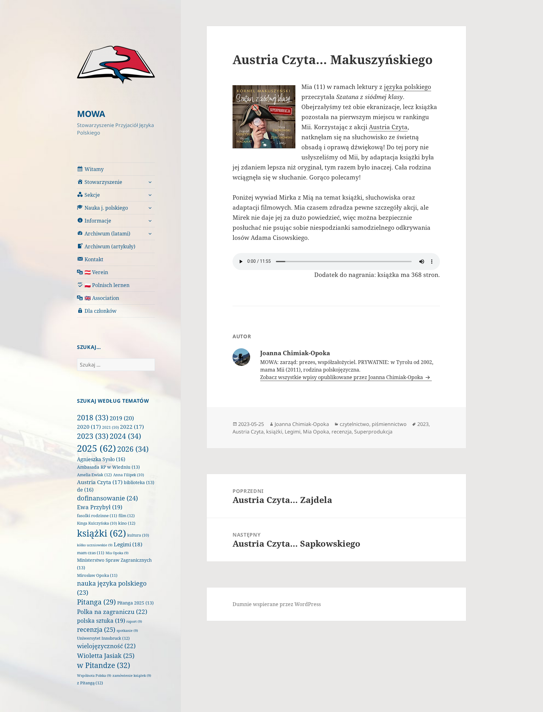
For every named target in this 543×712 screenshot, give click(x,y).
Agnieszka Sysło (101, 459)
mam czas (90, 552)
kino (126, 523)
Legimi (128, 544)
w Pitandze (103, 665)
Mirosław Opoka (97, 575)
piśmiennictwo (389, 424)
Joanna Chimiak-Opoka (302, 424)
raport (134, 621)
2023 (92, 436)
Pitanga (96, 601)
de (85, 489)
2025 (96, 448)
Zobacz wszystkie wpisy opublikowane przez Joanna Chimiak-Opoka (342, 377)
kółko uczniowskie (94, 545)
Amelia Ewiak (94, 474)
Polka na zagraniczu (112, 612)
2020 (89, 426)
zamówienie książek (131, 675)
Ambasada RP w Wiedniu (108, 467)
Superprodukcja (373, 431)
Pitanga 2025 (135, 603)
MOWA (91, 113)
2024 (125, 436)
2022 (132, 426)
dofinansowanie (107, 498)
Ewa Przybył (99, 507)
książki (101, 533)
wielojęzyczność (106, 646)
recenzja (96, 629)
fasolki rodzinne (97, 515)
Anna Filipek (128, 474)
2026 (133, 449)
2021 (110, 427)
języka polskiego (407, 87)
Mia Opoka (117, 553)
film (126, 515)
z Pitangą (90, 683)
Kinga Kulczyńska (97, 523)
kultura (138, 535)
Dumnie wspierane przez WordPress (277, 604)
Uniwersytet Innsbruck (103, 638)
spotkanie (127, 630)
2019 (122, 418)
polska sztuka (101, 620)
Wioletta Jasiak (105, 655)
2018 (92, 417)
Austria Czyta (100, 482)
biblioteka (139, 482)
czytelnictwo (354, 424)
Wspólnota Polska (94, 675)
